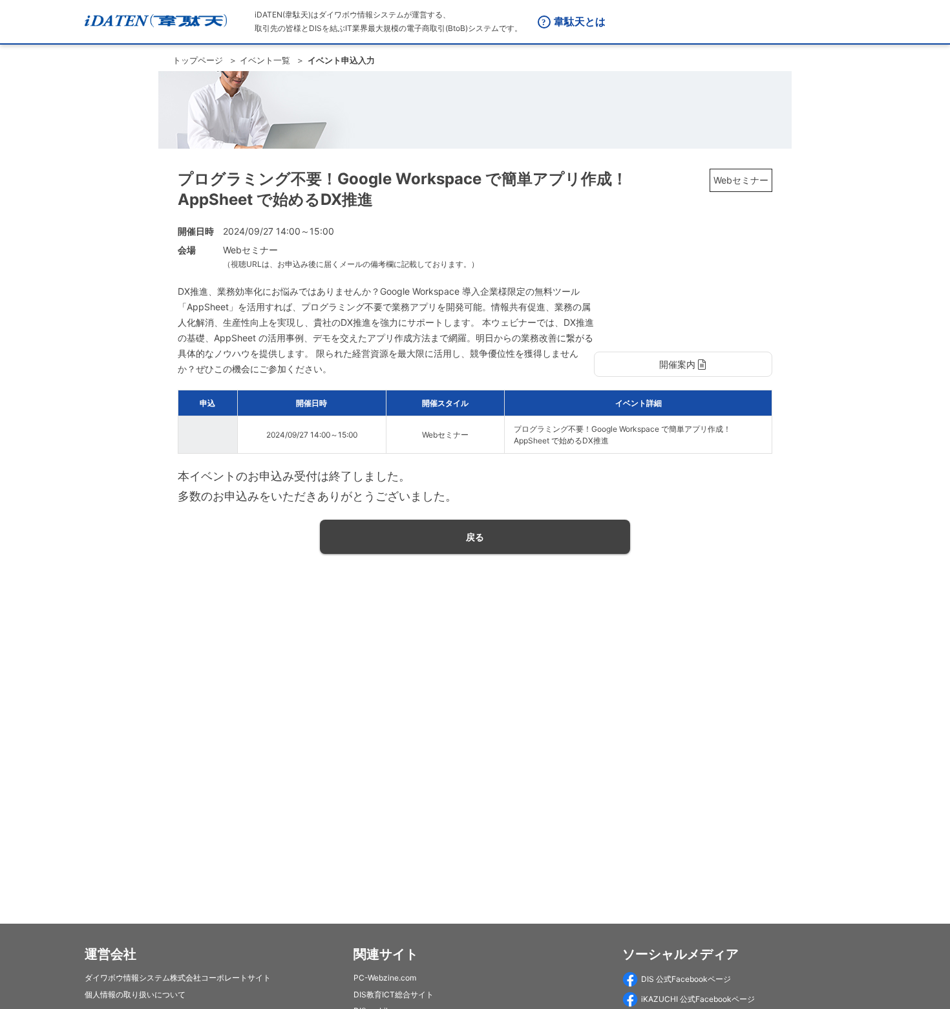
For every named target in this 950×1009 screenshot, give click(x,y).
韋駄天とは (580, 21)
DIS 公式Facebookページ (686, 979)
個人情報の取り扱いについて (135, 994)
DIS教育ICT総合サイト (394, 994)
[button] (683, 364)
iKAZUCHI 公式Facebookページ (698, 999)
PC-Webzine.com (385, 977)
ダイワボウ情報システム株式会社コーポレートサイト (178, 977)
